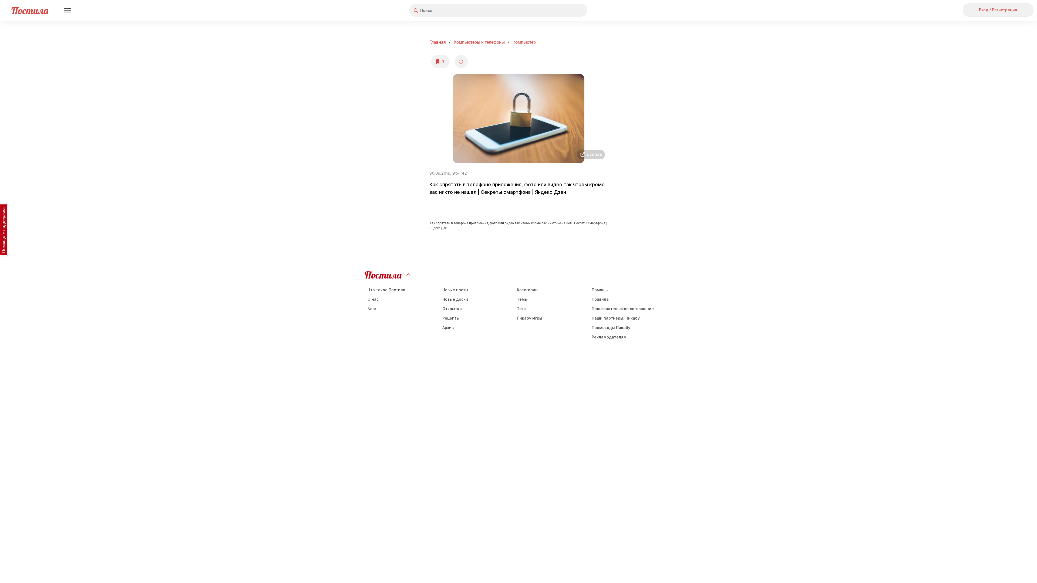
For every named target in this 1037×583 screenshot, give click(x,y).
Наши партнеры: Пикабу (616, 318)
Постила (29, 10)
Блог (372, 308)
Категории (527, 289)
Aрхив (448, 327)
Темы (522, 299)
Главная (437, 42)
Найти (563, 10)
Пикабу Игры (529, 318)
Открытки (452, 308)
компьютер (524, 42)
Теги (521, 308)
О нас (373, 299)
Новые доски (455, 299)
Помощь (600, 289)
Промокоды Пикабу (611, 327)
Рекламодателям (609, 337)
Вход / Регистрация (998, 10)
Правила (600, 299)
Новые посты (455, 289)
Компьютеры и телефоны (479, 42)
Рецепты (451, 318)
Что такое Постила (386, 289)
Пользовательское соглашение (623, 308)
